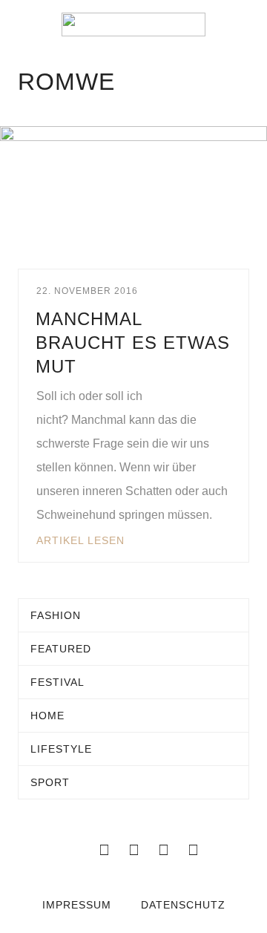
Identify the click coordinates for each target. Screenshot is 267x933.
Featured (60, 649)
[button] (22, 24)
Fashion (55, 615)
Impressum (76, 905)
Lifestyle (61, 749)
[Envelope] (74, 850)
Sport (50, 782)
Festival (57, 682)
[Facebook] (104, 850)
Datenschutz (183, 905)
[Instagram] (163, 850)
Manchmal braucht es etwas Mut (133, 342)
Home (47, 715)
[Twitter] (133, 850)
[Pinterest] (193, 850)
